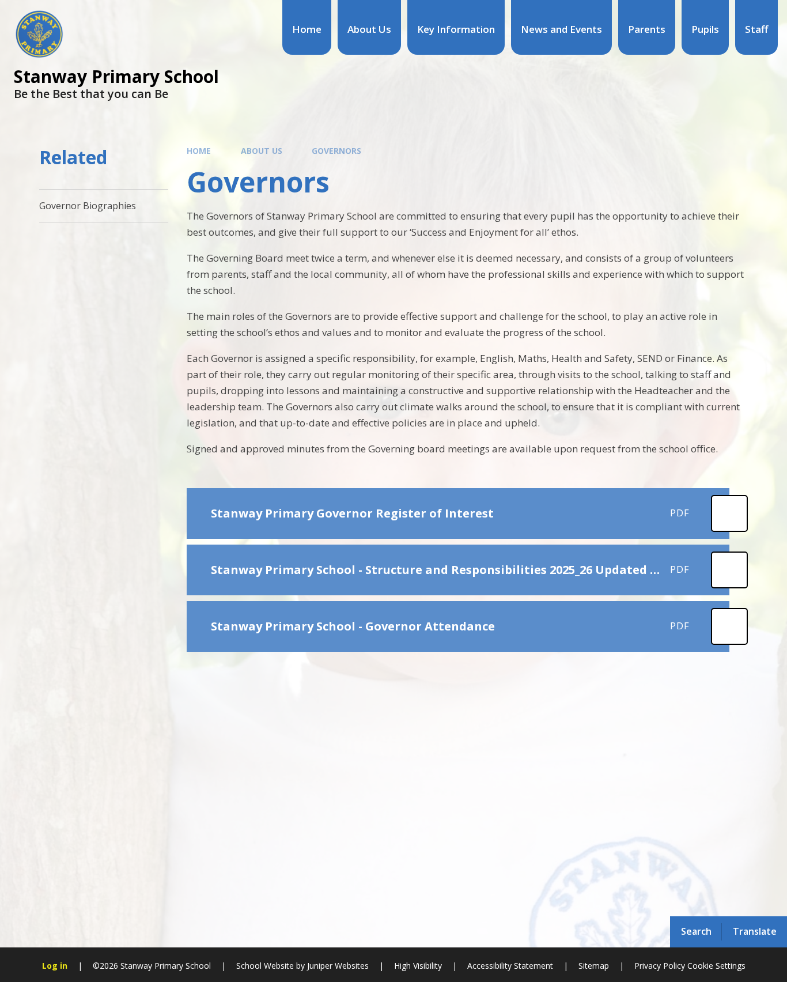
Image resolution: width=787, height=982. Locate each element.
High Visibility (418, 965)
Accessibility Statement (510, 965)
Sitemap (593, 965)
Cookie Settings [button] (716, 965)
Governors (336, 150)
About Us (261, 150)
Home (199, 150)
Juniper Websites (337, 965)
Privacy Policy (659, 965)
